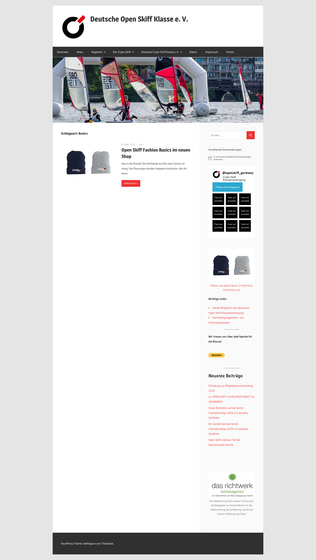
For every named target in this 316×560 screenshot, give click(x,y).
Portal (230, 52)
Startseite (62, 52)
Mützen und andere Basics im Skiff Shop (231, 285)
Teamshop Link (232, 289)
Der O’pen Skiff (122, 52)
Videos (193, 52)
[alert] (232, 158)
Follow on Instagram (228, 187)
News (80, 52)
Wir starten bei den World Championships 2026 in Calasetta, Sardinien (229, 428)
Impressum (211, 52)
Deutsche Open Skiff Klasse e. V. (139, 18)
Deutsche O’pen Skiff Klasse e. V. (160, 52)
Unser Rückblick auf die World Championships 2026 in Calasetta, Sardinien (229, 412)
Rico (141, 144)
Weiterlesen (130, 183)
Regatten (97, 52)
